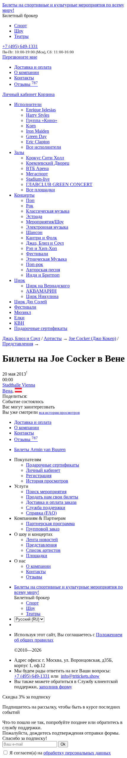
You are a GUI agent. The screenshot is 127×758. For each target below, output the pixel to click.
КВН (19, 323)
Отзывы (26, 84)
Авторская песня (43, 269)
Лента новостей (42, 539)
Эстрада (34, 216)
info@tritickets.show (80, 676)
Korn (31, 125)
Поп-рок (34, 264)
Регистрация (38, 475)
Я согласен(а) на (59, 752)
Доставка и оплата (32, 67)
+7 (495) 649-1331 (32, 676)
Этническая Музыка (46, 259)
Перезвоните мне (19, 57)
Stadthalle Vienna (18, 384)
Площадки (36, 555)
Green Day (36, 136)
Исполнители (28, 104)
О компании (26, 72)
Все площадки (40, 189)
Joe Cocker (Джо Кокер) (92, 338)
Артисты (53, 338)
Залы (19, 152)
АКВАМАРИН (41, 291)
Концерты (24, 195)
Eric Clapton (38, 141)
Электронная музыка (47, 227)
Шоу (18, 30)
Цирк (19, 280)
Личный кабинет (20, 94)
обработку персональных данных (77, 752)
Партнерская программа (50, 523)
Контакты (24, 77)
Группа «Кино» (41, 120)
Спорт (20, 25)
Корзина (46, 94)
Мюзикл (22, 312)
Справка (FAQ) (41, 512)
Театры (21, 36)
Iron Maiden (37, 131)
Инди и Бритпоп (43, 275)
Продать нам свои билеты (52, 496)
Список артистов (43, 550)
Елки (19, 317)
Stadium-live (38, 179)
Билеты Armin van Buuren (40, 449)
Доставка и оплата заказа (51, 502)
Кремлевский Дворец (47, 163)
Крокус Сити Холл (45, 157)
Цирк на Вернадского (48, 285)
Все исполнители (43, 147)
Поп (30, 200)
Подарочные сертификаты (40, 328)
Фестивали (37, 253)
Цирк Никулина (42, 296)
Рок (29, 205)
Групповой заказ (42, 528)
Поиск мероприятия (46, 491)
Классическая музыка (47, 211)
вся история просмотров (59, 412)
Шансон (34, 232)
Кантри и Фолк (41, 237)
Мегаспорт (37, 173)
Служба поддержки (45, 507)
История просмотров (47, 480)
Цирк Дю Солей (30, 301)
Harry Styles (37, 115)
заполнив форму (55, 686)
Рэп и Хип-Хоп (41, 248)
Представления (17, 343)
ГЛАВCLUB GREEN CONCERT (59, 184)
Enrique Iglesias (41, 109)
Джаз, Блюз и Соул (45, 243)
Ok (63, 744)
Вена (7, 390)
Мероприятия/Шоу (45, 221)
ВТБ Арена (37, 168)
